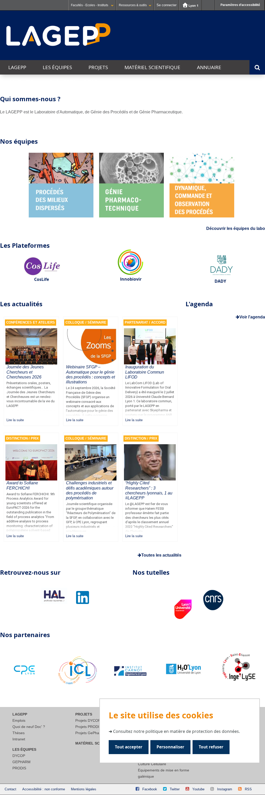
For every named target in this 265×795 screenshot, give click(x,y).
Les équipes (57, 67)
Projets (98, 67)
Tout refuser (211, 747)
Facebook (149, 789)
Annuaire (209, 67)
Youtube (198, 789)
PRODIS (19, 768)
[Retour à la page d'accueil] (58, 34)
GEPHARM (21, 762)
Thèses (18, 733)
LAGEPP (17, 67)
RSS (248, 789)
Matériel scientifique (152, 67)
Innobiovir (131, 279)
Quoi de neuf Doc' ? (28, 727)
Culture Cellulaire (152, 764)
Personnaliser (170, 747)
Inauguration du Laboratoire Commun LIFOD (144, 372)
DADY (220, 281)
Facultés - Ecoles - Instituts (90, 5)
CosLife (41, 279)
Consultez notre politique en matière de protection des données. (176, 731)
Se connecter (166, 5)
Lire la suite (15, 420)
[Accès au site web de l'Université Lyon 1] (190, 5)
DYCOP (18, 756)
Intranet (18, 739)
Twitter (175, 789)
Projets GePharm (89, 733)
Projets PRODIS (88, 727)
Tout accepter (128, 747)
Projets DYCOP (87, 720)
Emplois (18, 720)
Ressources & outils (133, 5)
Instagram (224, 789)
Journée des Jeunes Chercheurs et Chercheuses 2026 (25, 372)
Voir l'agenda (252, 317)
